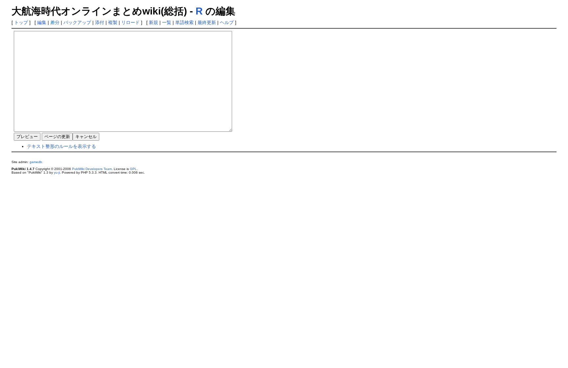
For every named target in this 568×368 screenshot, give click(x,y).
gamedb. (36, 162)
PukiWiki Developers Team (92, 169)
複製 (112, 22)
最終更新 (207, 22)
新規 (153, 22)
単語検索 (184, 22)
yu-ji (57, 172)
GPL (133, 169)
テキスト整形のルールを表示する (61, 146)
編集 (41, 22)
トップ (21, 22)
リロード (130, 22)
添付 (99, 22)
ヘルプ (227, 22)
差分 (54, 22)
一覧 (166, 22)
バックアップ (77, 22)
